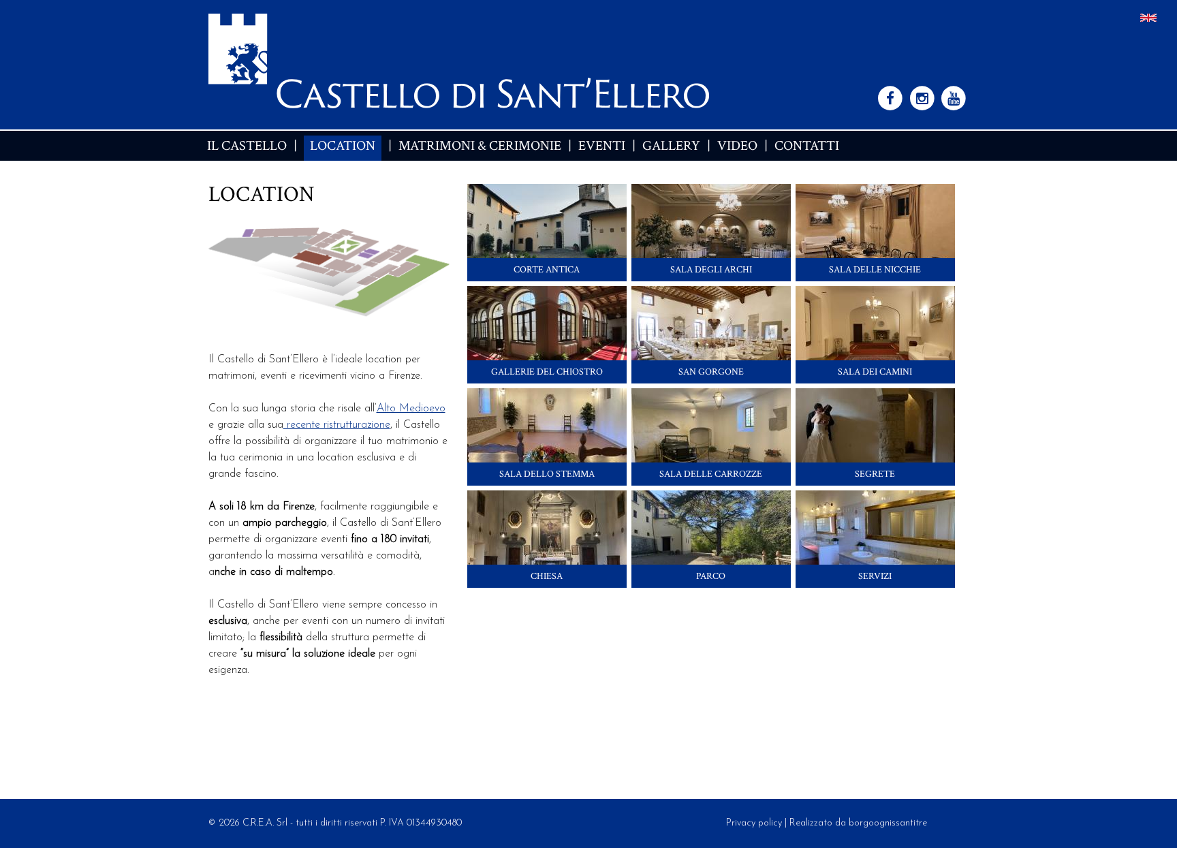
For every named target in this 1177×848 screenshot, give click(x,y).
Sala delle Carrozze (710, 474)
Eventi (601, 146)
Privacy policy (754, 823)
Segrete (875, 474)
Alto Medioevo (411, 408)
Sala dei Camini (875, 372)
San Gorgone (711, 372)
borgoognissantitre (888, 823)
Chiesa (547, 576)
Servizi (875, 576)
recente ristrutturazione (336, 425)
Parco (710, 576)
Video (737, 146)
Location (342, 146)
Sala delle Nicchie (875, 270)
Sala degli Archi (711, 270)
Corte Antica (547, 270)
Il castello (247, 146)
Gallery (671, 146)
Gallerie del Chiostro (547, 372)
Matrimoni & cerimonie (479, 146)
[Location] (1148, 19)
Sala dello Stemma (547, 474)
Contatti (806, 146)
